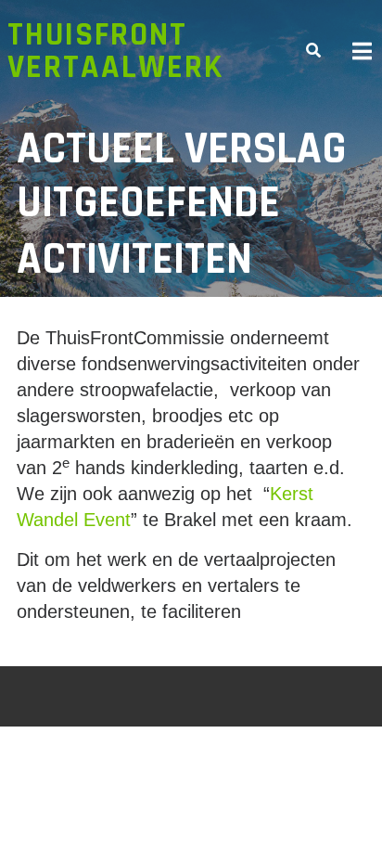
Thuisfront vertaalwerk (115, 51)
